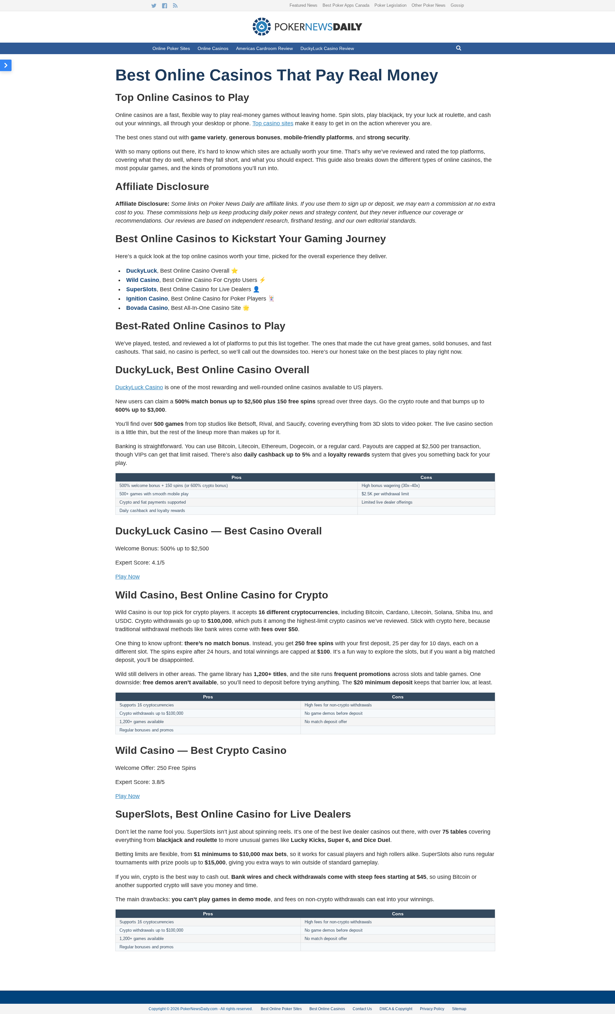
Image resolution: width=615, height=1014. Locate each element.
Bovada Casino (147, 308)
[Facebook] (164, 6)
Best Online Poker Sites (281, 1009)
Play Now (127, 576)
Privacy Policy (432, 1009)
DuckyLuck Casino (139, 387)
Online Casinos (213, 48)
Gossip (457, 5)
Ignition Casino (147, 298)
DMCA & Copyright (396, 1009)
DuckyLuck (141, 271)
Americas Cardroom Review (264, 48)
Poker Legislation (390, 5)
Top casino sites (272, 123)
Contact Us (362, 1009)
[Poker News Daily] (307, 34)
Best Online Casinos (327, 1009)
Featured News (303, 5)
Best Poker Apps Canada (346, 5)
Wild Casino (142, 280)
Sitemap (459, 1009)
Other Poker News (429, 5)
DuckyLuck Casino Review (327, 48)
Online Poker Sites (171, 48)
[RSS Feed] (175, 6)
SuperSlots (141, 289)
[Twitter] (154, 6)
